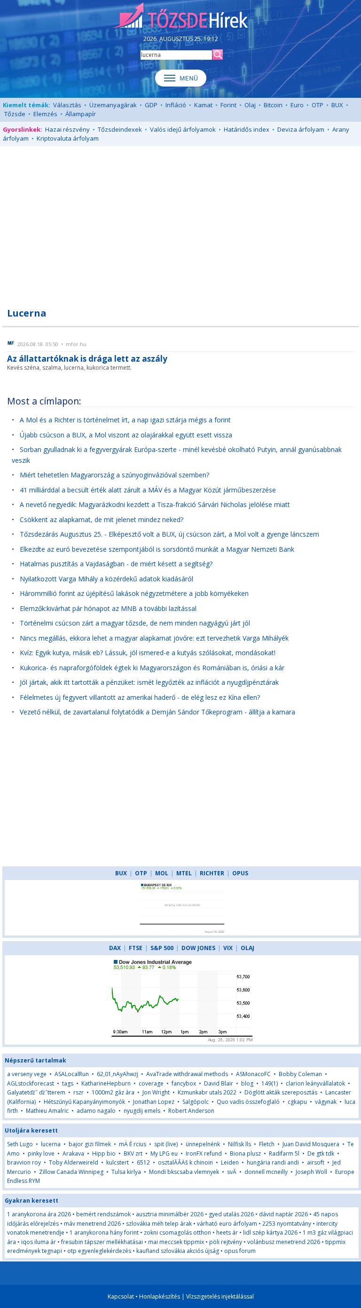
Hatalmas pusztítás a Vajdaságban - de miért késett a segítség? (116, 563)
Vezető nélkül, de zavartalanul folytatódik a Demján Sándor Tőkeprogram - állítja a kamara (157, 711)
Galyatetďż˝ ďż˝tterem (36, 1092)
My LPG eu (164, 1153)
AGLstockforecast (30, 1083)
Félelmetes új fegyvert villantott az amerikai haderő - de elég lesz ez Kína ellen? (140, 697)
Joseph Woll (311, 1172)
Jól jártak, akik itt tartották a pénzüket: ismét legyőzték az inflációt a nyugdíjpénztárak (149, 682)
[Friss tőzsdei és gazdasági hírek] (180, 16)
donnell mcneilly (266, 1172)
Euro (297, 105)
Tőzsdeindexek (120, 129)
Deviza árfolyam (300, 129)
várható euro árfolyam (227, 1224)
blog (247, 1083)
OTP (317, 105)
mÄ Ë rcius (132, 1144)
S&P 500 (161, 948)
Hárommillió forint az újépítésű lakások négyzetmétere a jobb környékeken (134, 593)
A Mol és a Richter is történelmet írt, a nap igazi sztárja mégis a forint (125, 419)
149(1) (269, 1083)
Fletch (267, 1144)
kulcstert (117, 1162)
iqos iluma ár (38, 1242)
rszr (78, 1092)
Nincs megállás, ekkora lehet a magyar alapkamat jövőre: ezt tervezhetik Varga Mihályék (154, 638)
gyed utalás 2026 (231, 1214)
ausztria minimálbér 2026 (170, 1214)
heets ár (227, 1233)
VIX (228, 948)
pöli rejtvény (225, 1242)
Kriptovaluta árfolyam (68, 138)
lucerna (51, 1144)
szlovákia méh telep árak (159, 1224)
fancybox (184, 1083)
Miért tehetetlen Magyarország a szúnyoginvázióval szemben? (114, 474)
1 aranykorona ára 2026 (39, 1214)
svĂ (232, 1172)
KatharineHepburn (106, 1083)
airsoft (315, 1162)
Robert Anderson (191, 1111)
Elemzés (45, 114)
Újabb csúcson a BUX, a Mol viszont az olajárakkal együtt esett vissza (126, 434)
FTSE (135, 948)
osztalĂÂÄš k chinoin (185, 1162)
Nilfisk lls (239, 1144)
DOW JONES (198, 948)
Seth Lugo (20, 1144)
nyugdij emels (142, 1111)
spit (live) (166, 1144)
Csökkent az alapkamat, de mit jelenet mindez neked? (101, 519)
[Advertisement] (180, 221)
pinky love (41, 1153)
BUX (337, 105)
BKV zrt (133, 1153)
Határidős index (246, 129)
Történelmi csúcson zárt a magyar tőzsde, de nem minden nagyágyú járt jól (135, 622)
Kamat (203, 105)
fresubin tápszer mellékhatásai (102, 1242)
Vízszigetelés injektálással (220, 1296)
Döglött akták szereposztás (280, 1092)
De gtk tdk (320, 1153)
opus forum (240, 1251)
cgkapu (297, 1102)
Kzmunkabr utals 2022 (207, 1092)
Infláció (175, 105)
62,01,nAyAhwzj (117, 1074)
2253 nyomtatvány (286, 1224)
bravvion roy (24, 1162)
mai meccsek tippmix (176, 1242)
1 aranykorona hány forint (104, 1233)
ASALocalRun (72, 1074)
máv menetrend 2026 (92, 1224)
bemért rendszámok (103, 1214)
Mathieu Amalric (47, 1111)
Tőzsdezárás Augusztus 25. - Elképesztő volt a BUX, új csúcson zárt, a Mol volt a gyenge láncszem (169, 534)
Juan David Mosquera (311, 1144)
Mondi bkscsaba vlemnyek (184, 1172)
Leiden (230, 1162)
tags (67, 1083)
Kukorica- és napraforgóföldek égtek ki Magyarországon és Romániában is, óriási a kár (152, 667)
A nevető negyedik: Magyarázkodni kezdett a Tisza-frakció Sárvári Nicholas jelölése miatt (155, 504)
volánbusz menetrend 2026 (283, 1242)
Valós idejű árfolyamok (183, 129)
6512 (143, 1162)
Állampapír (80, 114)
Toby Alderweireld (73, 1162)
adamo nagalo (96, 1111)
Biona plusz (245, 1153)
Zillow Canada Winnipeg (71, 1172)
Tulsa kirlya (126, 1172)
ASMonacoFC (253, 1074)
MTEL (184, 873)
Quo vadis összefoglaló (248, 1102)
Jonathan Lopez (153, 1102)
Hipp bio (104, 1153)
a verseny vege (27, 1074)
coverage (151, 1083)
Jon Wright (156, 1092)
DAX (115, 948)
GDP (151, 105)
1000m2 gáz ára (113, 1092)
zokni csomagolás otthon (177, 1233)
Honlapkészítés (159, 1296)
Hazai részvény (67, 129)
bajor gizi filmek (90, 1144)
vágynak (326, 1102)
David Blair (218, 1083)
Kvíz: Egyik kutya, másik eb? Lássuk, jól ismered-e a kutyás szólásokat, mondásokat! (147, 652)
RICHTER (212, 873)
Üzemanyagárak (113, 105)
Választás (67, 105)
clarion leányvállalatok (315, 1083)
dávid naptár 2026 (283, 1214)
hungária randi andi (273, 1162)
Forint (228, 105)
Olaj (250, 105)
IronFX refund (204, 1153)
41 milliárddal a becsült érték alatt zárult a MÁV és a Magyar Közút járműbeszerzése (148, 489)
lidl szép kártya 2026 (270, 1233)
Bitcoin (273, 105)
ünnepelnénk (203, 1144)
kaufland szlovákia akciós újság (177, 1251)
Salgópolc (195, 1102)
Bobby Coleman (300, 1074)
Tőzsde (14, 114)
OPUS (240, 873)
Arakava (73, 1153)
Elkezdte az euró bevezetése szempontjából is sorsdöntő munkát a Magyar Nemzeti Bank (157, 549)
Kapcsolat (121, 1296)
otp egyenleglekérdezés (99, 1251)
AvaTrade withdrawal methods (187, 1074)
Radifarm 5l (284, 1153)
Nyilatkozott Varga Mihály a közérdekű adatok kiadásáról (106, 578)
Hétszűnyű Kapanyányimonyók (84, 1102)
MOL (161, 873)
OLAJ (247, 948)
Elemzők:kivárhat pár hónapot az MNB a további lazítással (108, 608)
